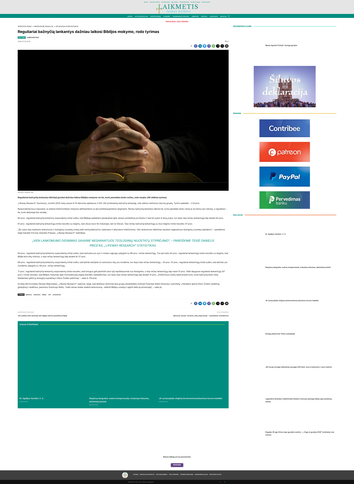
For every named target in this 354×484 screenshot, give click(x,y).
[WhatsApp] (213, 46)
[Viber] (209, 46)
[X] (218, 46)
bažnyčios (37, 294)
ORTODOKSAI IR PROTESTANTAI (67, 26)
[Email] (222, 46)
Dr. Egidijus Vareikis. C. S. (32, 398)
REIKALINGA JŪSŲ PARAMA (177, 22)
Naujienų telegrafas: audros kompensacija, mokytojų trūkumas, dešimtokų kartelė (298, 267)
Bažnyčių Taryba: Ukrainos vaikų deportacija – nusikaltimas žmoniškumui (201, 316)
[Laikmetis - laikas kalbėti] (177, 8)
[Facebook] (196, 46)
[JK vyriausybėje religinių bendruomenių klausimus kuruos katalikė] (193, 362)
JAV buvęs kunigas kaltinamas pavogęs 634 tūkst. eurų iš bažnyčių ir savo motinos (298, 367)
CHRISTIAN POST (33, 37)
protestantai (57, 294)
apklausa (29, 294)
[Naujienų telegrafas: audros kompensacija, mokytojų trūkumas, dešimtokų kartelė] (123, 362)
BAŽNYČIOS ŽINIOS (25, 26)
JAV (49, 294)
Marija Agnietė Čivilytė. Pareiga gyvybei (281, 45)
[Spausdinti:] (227, 46)
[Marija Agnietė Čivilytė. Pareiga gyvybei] (248, 45)
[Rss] (224, 482)
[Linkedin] (200, 46)
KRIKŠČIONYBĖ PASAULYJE (43, 26)
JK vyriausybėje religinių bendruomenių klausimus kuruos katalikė (190, 398)
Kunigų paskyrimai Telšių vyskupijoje (280, 334)
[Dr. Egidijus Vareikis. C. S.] (53, 362)
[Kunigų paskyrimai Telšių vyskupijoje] (248, 333)
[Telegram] (204, 46)
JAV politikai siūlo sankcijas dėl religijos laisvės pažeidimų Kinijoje (42, 316)
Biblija (44, 294)
